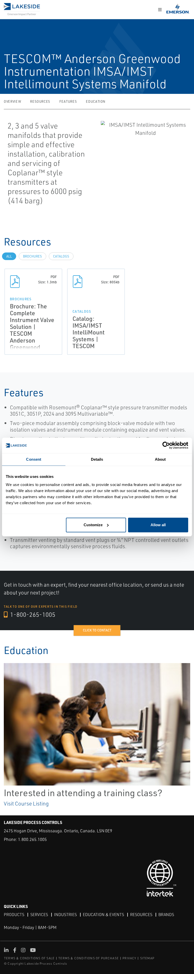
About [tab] (160, 459)
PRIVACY (129, 958)
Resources (40, 101)
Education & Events (103, 914)
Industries (65, 914)
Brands (166, 914)
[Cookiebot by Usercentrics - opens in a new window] (166, 445)
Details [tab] (97, 459)
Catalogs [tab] (61, 256)
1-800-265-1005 (32, 614)
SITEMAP (147, 958)
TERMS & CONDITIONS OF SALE (29, 958)
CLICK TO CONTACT (97, 630)
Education (95, 101)
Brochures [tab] (32, 256)
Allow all (158, 525)
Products (14, 914)
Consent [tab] (33, 459)
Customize (93, 525)
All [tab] (9, 256)
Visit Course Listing (26, 803)
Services (39, 914)
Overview (12, 101)
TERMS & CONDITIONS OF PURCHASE (88, 958)
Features (68, 101)
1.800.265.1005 (32, 839)
